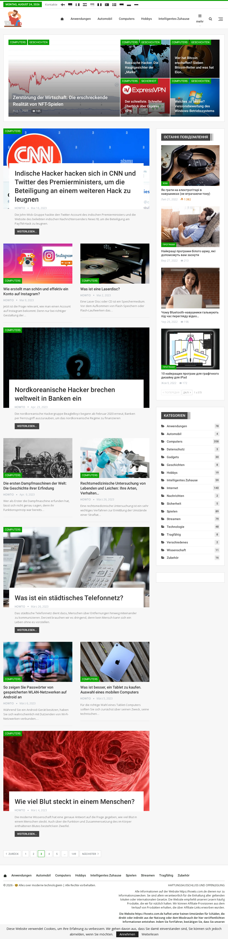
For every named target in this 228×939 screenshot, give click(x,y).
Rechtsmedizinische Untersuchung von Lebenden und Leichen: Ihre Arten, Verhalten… (113, 488)
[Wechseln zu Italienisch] (77, 4)
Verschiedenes (177, 542)
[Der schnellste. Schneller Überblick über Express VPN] (145, 97)
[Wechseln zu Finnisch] (63, 4)
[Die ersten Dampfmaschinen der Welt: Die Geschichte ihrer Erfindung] (37, 458)
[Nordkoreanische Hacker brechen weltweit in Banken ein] (76, 367)
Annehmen (127, 934)
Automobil (105, 18)
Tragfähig (174, 534)
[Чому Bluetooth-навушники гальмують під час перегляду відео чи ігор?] (190, 288)
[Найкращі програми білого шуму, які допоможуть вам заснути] (190, 226)
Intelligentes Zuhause (174, 18)
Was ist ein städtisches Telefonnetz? (69, 598)
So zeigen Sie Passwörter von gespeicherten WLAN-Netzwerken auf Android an (35, 692)
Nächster (89, 854)
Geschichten (38, 42)
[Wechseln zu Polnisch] (129, 4)
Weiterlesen (150, 934)
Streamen (174, 519)
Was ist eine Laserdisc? (100, 289)
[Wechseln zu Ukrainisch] (92, 4)
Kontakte (51, 4)
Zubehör (173, 557)
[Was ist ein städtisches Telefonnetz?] (76, 567)
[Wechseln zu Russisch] (136, 4)
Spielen (172, 511)
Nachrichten (175, 496)
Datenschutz (176, 449)
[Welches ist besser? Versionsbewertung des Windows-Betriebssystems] (195, 97)
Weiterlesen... (27, 231)
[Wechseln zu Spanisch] (85, 4)
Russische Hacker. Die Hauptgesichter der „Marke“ (141, 67)
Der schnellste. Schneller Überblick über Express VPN (143, 106)
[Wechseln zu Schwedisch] (114, 4)
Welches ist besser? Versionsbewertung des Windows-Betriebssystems (194, 106)
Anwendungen (81, 18)
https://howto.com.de (193, 891)
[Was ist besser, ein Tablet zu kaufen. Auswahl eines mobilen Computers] (114, 662)
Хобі (165, 183)
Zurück (13, 854)
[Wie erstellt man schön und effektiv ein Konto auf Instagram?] (37, 264)
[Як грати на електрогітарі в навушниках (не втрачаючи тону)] (190, 165)
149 (73, 854)
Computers (126, 18)
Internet (172, 488)
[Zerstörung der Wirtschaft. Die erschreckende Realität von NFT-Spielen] (64, 78)
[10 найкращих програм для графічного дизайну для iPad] (190, 349)
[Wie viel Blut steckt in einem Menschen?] (76, 771)
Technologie (175, 526)
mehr (200, 21)
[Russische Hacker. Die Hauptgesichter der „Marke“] (145, 58)
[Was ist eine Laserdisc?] (114, 264)
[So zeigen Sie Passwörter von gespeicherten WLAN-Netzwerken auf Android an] (37, 662)
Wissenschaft (176, 550)
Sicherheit (148, 81)
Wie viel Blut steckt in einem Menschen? (75, 801)
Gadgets (173, 457)
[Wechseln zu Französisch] (100, 4)
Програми (169, 244)
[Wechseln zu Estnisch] (122, 4)
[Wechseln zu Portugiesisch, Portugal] (107, 4)
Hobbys (146, 18)
